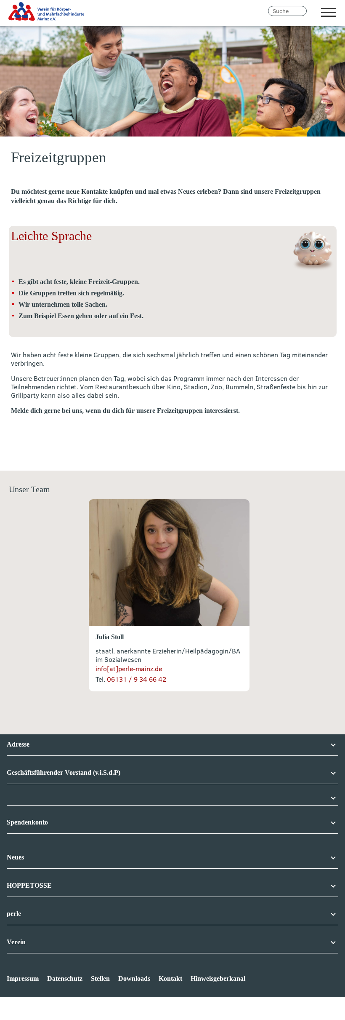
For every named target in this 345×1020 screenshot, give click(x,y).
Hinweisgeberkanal (218, 978)
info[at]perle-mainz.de (129, 668)
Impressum (23, 978)
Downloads (134, 978)
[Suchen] (312, 11)
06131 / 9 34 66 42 (135, 679)
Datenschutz (64, 978)
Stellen (100, 978)
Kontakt (170, 978)
